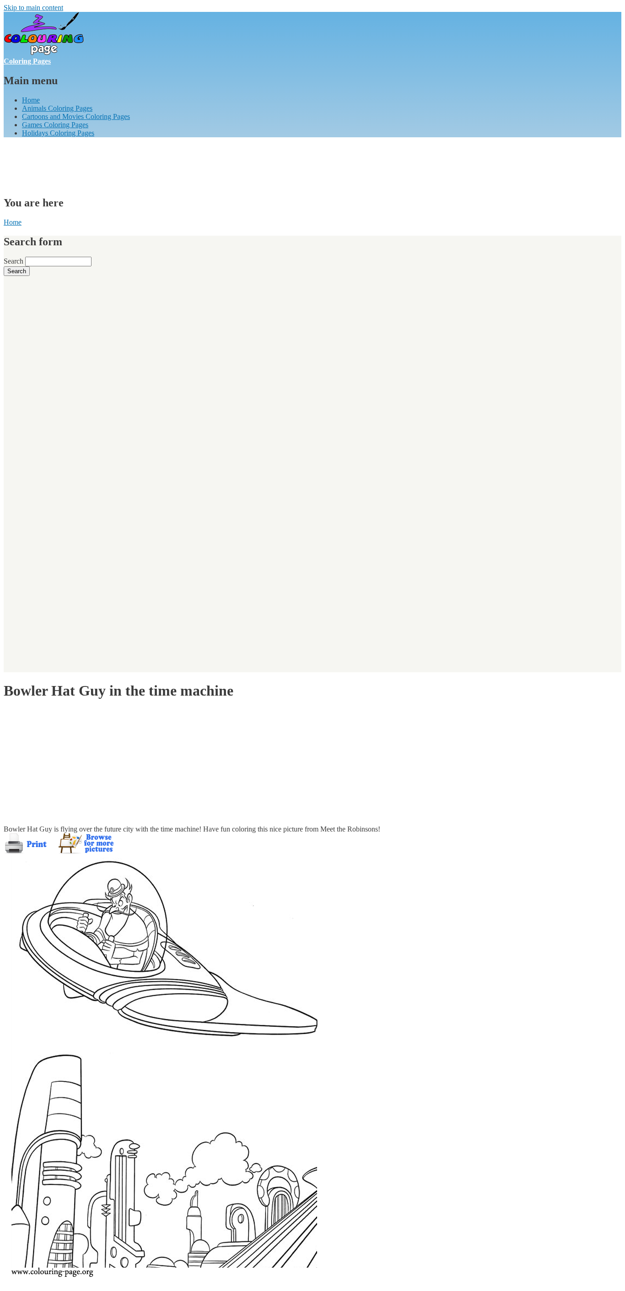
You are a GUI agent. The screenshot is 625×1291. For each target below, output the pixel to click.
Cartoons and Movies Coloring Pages (76, 116)
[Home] (44, 53)
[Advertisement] (170, 165)
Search (14, 261)
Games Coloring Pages (55, 125)
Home (31, 100)
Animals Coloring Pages (57, 108)
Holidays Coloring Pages (58, 133)
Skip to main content (33, 7)
